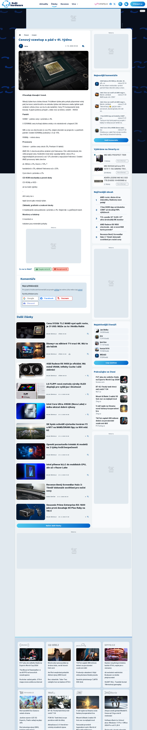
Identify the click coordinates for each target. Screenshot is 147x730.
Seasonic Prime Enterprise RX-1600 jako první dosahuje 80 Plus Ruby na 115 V (65, 508)
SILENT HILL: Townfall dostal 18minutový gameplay (116, 683)
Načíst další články (53, 526)
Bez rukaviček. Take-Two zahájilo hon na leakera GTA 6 (59, 681)
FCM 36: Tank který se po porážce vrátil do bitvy (57, 719)
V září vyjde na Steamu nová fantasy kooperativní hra (107, 408)
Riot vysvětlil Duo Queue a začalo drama (29, 712)
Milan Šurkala (51, 333)
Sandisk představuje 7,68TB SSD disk (87, 681)
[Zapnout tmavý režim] (126, 4)
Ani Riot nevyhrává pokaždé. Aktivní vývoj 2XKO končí (58, 674)
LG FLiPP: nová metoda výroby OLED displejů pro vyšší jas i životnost (66, 385)
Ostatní (34, 35)
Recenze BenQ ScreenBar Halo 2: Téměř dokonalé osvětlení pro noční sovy (65, 487)
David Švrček (50, 496)
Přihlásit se (137, 4)
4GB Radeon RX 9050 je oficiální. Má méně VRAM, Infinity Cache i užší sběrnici (66, 366)
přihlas (56, 290)
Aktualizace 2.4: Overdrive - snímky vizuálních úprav (58, 726)
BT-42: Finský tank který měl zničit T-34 (106, 388)
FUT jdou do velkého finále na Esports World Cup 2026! (107, 378)
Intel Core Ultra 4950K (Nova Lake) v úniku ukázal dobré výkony (66, 405)
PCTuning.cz (100, 426)
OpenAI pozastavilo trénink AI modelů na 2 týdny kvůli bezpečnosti (67, 446)
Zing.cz (98, 401)
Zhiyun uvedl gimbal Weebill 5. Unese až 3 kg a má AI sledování (116, 713)
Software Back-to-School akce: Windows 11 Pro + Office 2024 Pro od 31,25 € (116, 722)
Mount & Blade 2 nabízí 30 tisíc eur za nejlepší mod (107, 397)
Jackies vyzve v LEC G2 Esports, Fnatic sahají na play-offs (31, 720)
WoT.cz (98, 392)
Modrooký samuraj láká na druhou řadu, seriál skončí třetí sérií (58, 665)
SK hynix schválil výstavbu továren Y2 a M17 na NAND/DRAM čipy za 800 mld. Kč (67, 427)
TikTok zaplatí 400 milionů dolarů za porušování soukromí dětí (107, 420)
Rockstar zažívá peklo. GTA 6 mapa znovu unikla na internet (31, 681)
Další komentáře (111, 140)
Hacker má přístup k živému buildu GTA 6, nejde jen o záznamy (115, 665)
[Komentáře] (83, 46)
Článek (26, 35)
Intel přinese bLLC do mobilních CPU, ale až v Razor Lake (66, 466)
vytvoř (80, 290)
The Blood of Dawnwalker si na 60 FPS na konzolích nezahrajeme (30, 672)
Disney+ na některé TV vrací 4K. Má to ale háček (67, 345)
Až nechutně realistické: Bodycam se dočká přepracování (114, 675)
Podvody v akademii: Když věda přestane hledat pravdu (87, 674)
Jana (26, 46)
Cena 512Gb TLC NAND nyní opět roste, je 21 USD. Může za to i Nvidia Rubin (67, 325)
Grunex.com (100, 382)
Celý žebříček (111, 363)
